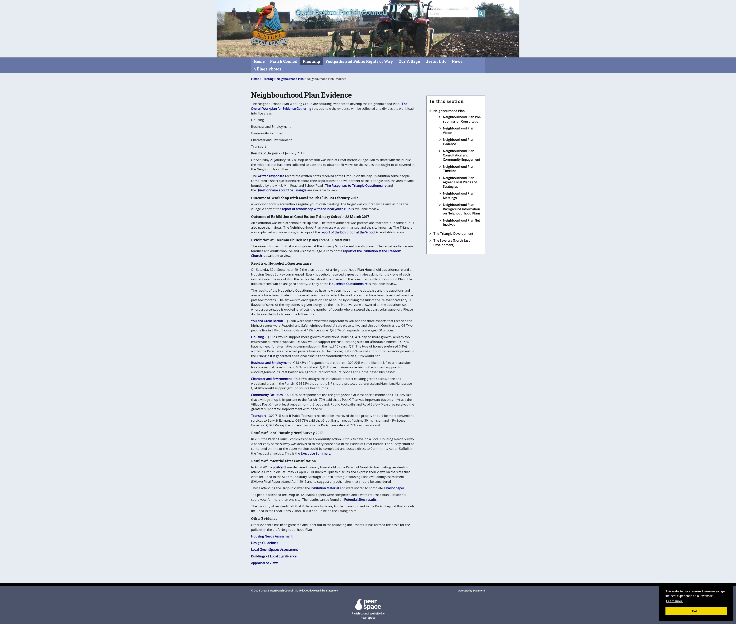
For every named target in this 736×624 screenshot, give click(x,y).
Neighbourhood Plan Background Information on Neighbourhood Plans (461, 208)
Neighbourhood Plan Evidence (458, 141)
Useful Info (435, 61)
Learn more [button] (674, 601)
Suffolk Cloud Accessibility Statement (316, 590)
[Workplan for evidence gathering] (311, 108)
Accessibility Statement (471, 590)
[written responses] (257, 176)
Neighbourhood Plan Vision (458, 130)
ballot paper (395, 488)
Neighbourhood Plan (290, 79)
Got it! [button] (696, 611)
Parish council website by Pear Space (368, 615)
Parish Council (283, 61)
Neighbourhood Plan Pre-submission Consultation (462, 119)
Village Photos (267, 69)
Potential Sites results (360, 499)
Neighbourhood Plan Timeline (458, 168)
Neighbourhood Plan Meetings (458, 195)
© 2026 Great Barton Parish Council (272, 590)
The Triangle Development (453, 233)
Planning (311, 61)
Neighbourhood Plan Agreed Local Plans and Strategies (460, 182)
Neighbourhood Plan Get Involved (461, 222)
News (457, 61)
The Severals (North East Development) (451, 242)
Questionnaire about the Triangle (281, 190)
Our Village (409, 61)
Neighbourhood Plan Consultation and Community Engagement (461, 155)
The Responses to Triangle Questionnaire (356, 185)
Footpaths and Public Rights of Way (359, 61)
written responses (271, 176)
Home (259, 61)
